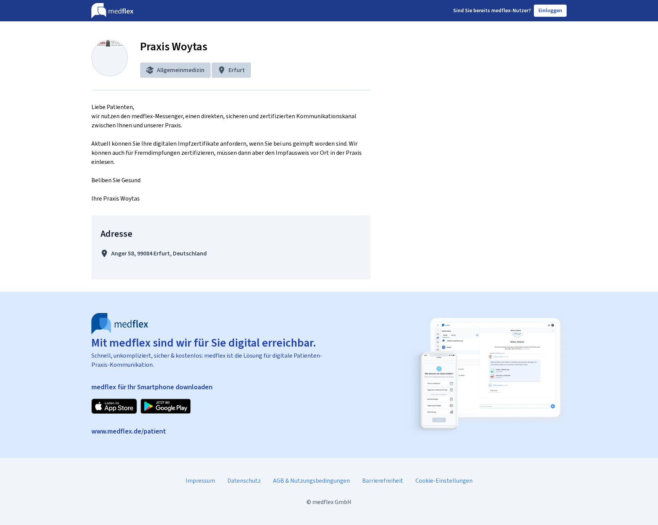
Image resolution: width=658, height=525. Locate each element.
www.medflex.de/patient (128, 431)
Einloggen (550, 10)
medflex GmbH (331, 502)
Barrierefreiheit (382, 481)
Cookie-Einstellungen (444, 481)
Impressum (200, 481)
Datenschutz (244, 481)
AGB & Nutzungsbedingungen (311, 481)
